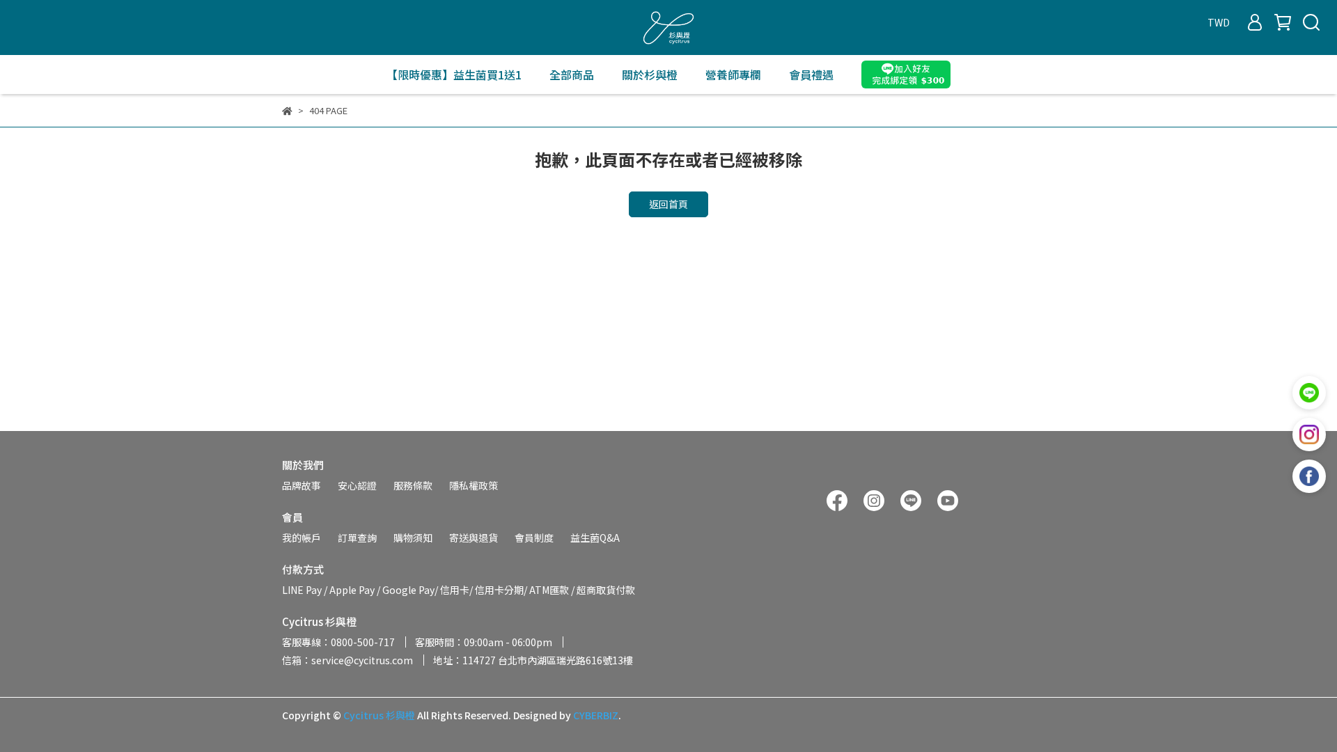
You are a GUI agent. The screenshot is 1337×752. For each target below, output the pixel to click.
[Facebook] (1309, 476)
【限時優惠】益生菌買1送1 (454, 74)
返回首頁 (668, 204)
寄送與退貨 (473, 538)
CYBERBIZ (595, 715)
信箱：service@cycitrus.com (347, 660)
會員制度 (534, 538)
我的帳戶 (301, 538)
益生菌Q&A (595, 538)
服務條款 (412, 485)
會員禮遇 (811, 74)
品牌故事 (301, 485)
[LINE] (1309, 392)
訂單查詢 (357, 538)
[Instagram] (1309, 434)
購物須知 (412, 538)
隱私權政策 (473, 485)
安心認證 (357, 485)
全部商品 (571, 74)
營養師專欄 (733, 74)
